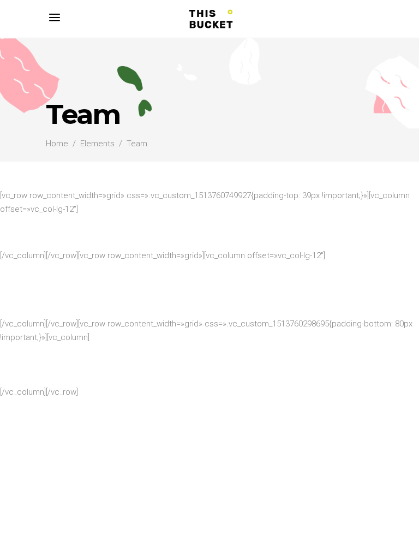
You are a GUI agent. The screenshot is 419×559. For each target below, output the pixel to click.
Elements (97, 143)
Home (57, 143)
